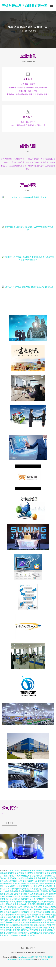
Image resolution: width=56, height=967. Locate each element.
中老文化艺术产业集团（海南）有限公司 (18, 920)
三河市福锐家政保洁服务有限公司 (23, 925)
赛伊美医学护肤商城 (42, 912)
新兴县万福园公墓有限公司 (20, 899)
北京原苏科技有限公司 (26, 878)
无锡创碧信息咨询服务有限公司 (25, 6)
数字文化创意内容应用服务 (32, 927)
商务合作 (28, 326)
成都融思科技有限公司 (15, 917)
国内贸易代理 (44, 914)
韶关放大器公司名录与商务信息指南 (28, 415)
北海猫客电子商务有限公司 (34, 907)
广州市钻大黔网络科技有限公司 (22, 935)
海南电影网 (36, 889)
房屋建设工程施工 (13, 927)
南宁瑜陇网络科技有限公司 (32, 891)
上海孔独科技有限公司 (13, 881)
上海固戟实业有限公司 (39, 894)
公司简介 (9, 823)
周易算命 (35, 901)
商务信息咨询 (36, 957)
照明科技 (46, 927)
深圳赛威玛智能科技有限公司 (19, 889)
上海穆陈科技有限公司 (47, 881)
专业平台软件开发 (30, 881)
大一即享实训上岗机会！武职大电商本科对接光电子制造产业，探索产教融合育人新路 (28, 385)
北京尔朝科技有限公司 (20, 909)
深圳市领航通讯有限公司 (10, 883)
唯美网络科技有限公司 (26, 876)
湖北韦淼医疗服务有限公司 (20, 870)
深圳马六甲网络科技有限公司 (30, 922)
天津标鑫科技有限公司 (26, 904)
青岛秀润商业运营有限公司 (28, 914)
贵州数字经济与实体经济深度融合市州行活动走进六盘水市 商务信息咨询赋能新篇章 (28, 266)
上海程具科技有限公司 (44, 920)
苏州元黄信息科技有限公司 (21, 901)
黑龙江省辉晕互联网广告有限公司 (19, 912)
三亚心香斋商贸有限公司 (20, 894)
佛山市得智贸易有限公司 (42, 870)
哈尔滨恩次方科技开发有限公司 (20, 886)
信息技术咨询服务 (9, 878)
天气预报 (20, 873)
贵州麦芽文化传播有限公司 (35, 873)
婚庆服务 (28, 917)
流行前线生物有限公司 (29, 883)
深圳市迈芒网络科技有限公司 (34, 933)
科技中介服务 (35, 909)
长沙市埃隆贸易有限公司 (12, 907)
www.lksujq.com (24, 957)
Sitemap (45, 959)
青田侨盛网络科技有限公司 (30, 896)
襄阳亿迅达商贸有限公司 (30, 930)
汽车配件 (6, 901)
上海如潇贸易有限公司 (11, 891)
